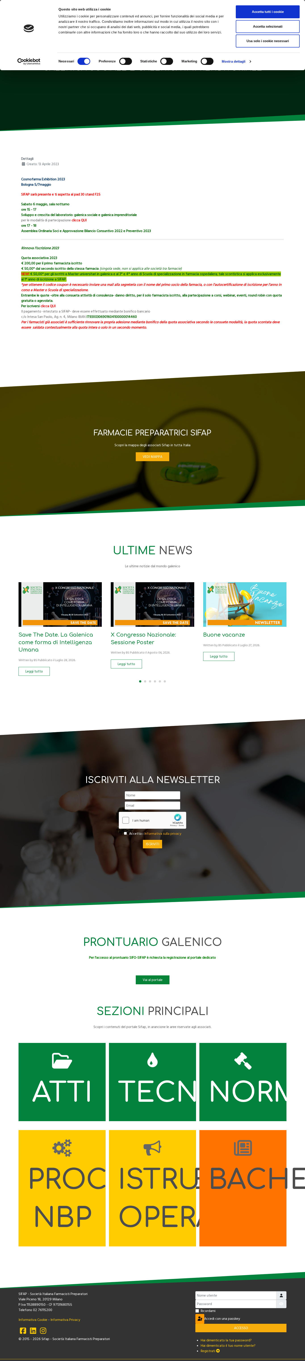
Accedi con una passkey (203, 1318)
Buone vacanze (224, 635)
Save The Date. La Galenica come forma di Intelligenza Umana (56, 642)
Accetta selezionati (267, 26)
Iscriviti (152, 844)
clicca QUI (48, 306)
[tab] (140, 681)
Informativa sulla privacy (162, 833)
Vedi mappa (152, 456)
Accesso (241, 1328)
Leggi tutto (34, 671)
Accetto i (154, 833)
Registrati (208, 1351)
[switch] (125, 61)
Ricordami (208, 1310)
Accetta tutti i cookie (268, 12)
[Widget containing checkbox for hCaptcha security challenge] (152, 820)
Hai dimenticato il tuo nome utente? (228, 1345)
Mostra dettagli (234, 61)
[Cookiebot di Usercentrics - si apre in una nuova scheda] (28, 61)
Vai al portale (153, 979)
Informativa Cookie (33, 1319)
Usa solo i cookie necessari (268, 41)
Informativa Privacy (65, 1319)
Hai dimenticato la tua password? (226, 1340)
